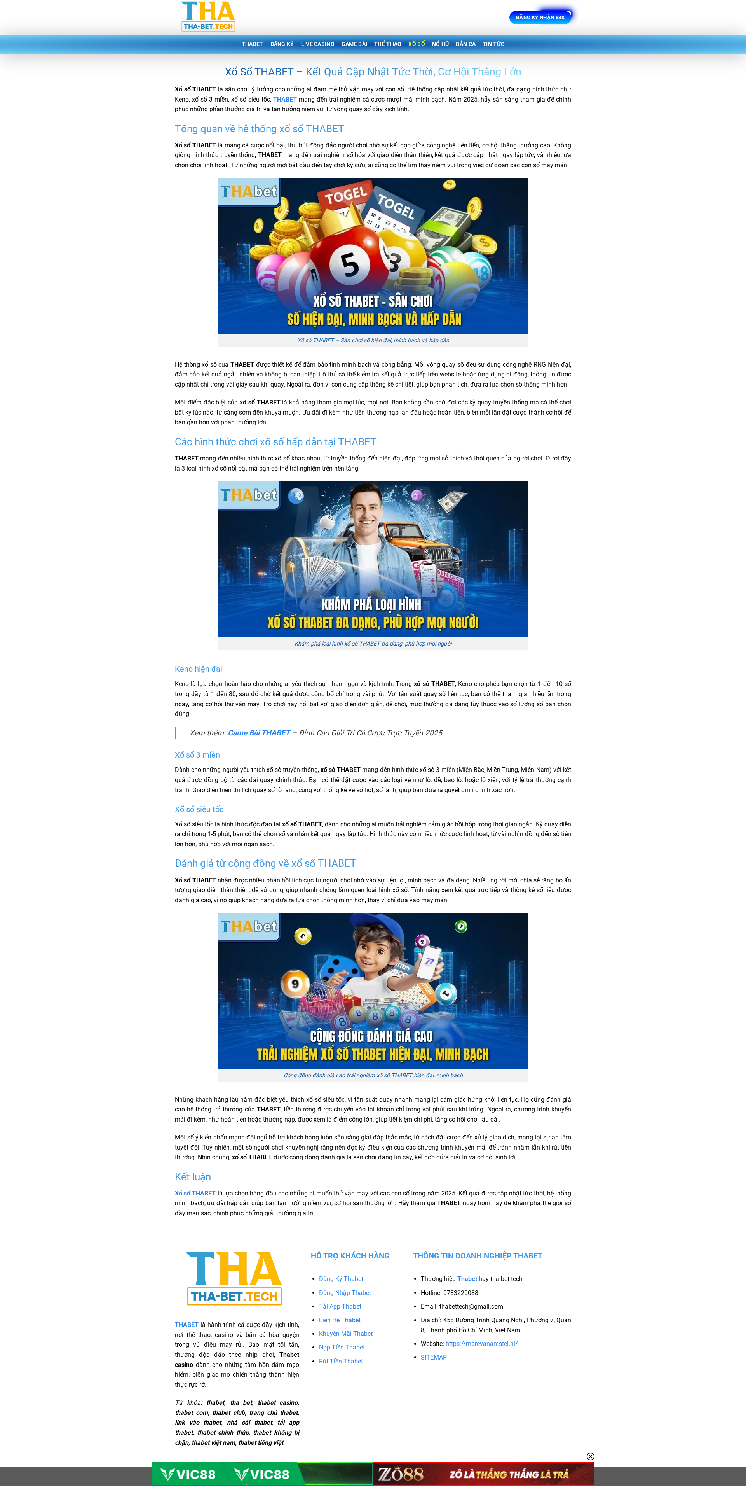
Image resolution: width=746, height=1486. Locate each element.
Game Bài (354, 44)
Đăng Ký (282, 44)
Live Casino (318, 44)
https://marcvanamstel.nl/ (482, 1344)
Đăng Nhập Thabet (345, 1293)
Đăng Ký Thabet (341, 1279)
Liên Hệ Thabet (340, 1320)
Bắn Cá (466, 44)
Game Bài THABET (259, 732)
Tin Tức (493, 44)
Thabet (252, 44)
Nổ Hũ (440, 44)
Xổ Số (416, 44)
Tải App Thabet (340, 1306)
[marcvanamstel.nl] (214, 17)
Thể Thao (387, 44)
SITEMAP (434, 1357)
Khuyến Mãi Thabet (346, 1333)
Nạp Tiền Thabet (342, 1347)
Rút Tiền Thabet (341, 1361)
